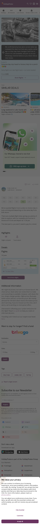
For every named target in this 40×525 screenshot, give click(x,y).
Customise (20, 515)
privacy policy (5, 495)
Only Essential (20, 510)
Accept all (20, 521)
